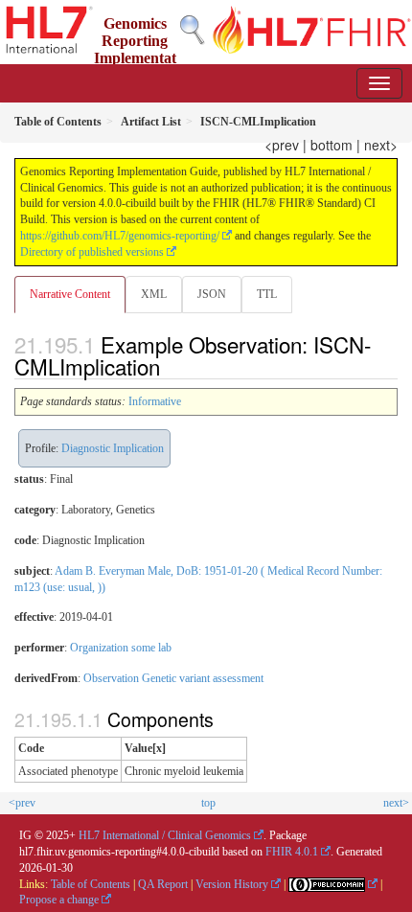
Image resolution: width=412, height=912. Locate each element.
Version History (231, 884)
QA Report (163, 884)
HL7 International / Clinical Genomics (165, 835)
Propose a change (59, 899)
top (208, 802)
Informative (154, 401)
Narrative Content (70, 294)
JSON (211, 294)
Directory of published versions (92, 252)
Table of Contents (90, 884)
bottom (331, 144)
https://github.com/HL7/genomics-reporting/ (119, 235)
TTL (267, 294)
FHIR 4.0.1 (291, 851)
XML (154, 294)
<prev (281, 144)
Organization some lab (121, 647)
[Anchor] (170, 365)
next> (381, 144)
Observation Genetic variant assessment (173, 678)
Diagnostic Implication (112, 448)
